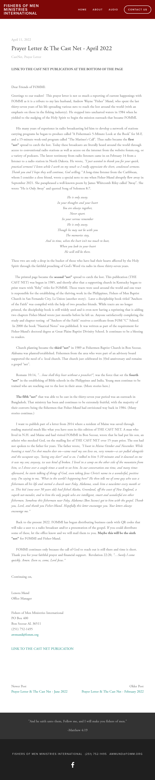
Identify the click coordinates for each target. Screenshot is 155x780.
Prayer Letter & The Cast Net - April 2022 (61, 48)
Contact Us (137, 9)
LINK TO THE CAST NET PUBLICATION (42, 649)
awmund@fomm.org (25, 634)
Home (82, 9)
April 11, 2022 (21, 39)
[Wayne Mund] (82, 765)
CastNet (16, 57)
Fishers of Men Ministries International (21, 9)
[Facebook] (73, 765)
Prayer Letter (32, 57)
